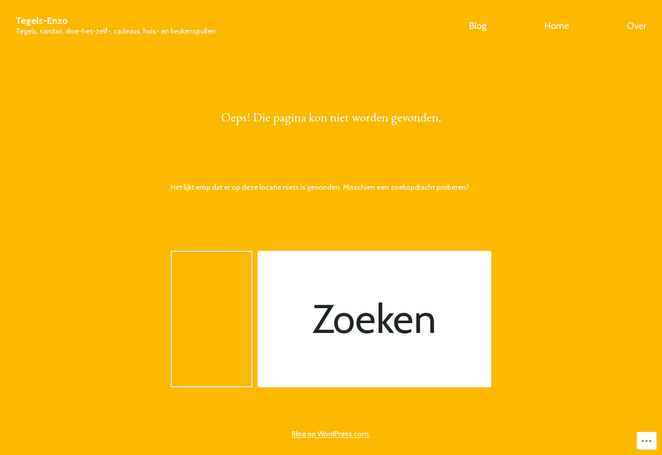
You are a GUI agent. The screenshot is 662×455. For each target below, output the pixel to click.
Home (557, 26)
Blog (478, 26)
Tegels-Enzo (42, 20)
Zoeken (374, 318)
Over (636, 26)
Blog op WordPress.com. (331, 433)
